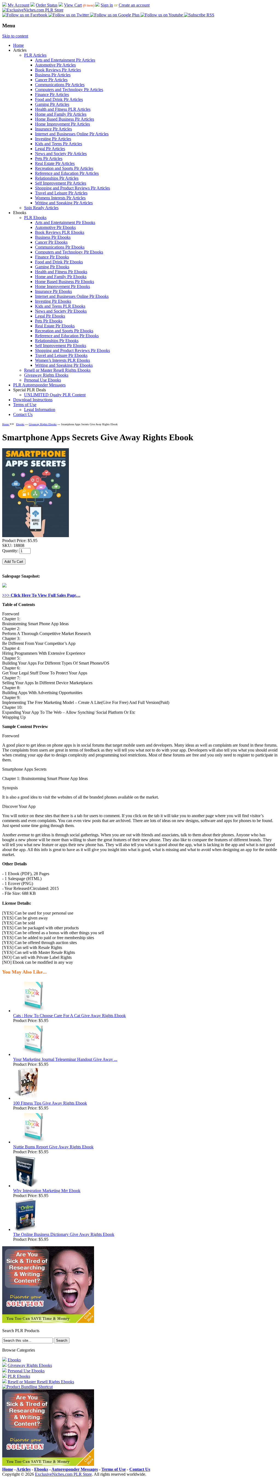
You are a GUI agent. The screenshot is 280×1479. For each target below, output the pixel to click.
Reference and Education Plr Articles (67, 173)
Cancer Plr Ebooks (51, 242)
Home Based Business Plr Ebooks (64, 281)
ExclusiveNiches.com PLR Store (63, 1474)
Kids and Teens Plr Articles (58, 143)
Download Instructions (32, 399)
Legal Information (39, 409)
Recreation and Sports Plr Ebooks (64, 330)
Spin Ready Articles (41, 207)
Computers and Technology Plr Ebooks (69, 252)
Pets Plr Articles (48, 158)
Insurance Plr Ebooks (53, 291)
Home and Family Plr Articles (60, 114)
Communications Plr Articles (59, 84)
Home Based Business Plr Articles (64, 119)
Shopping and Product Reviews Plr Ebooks (72, 350)
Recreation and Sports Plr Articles (64, 168)
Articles (23, 1469)
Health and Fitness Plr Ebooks (61, 271)
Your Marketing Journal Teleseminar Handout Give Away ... (65, 1059)
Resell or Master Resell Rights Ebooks (57, 370)
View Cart (73, 5)
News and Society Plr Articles (61, 153)
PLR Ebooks (35, 217)
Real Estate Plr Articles (55, 163)
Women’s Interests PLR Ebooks (62, 360)
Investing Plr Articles (53, 138)
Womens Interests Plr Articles (60, 198)
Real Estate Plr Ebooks (55, 326)
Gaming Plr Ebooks (52, 266)
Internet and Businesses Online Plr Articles (72, 134)
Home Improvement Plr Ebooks (62, 286)
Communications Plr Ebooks (59, 247)
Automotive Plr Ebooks (55, 227)
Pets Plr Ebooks (48, 321)
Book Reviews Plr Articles (58, 70)
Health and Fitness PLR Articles (63, 109)
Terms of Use (24, 404)
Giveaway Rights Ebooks (46, 375)
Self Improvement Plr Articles (60, 183)
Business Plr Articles (53, 74)
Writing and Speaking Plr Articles (64, 202)
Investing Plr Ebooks (53, 301)
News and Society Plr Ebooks (61, 311)
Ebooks (20, 424)
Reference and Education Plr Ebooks (67, 335)
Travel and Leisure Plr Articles (61, 193)
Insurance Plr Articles (53, 129)
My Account (18, 5)
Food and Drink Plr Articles (59, 99)
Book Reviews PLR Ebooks (59, 232)
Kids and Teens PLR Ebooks (60, 306)
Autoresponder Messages (74, 1469)
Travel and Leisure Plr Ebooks (61, 355)
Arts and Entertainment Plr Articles (65, 60)
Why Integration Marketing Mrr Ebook (46, 1190)
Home (18, 45)
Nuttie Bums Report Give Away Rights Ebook (53, 1147)
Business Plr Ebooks (53, 237)
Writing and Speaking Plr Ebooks (64, 365)
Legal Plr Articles (50, 148)
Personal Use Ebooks (42, 380)
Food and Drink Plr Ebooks (59, 262)
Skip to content (15, 36)
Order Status (46, 5)
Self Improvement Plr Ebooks (60, 345)
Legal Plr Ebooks (50, 316)
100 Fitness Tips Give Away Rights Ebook (50, 1103)
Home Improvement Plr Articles (62, 124)
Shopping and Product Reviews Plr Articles (72, 188)
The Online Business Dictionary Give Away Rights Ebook (63, 1234)
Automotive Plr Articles (55, 65)
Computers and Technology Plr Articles (69, 89)
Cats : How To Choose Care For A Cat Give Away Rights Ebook (69, 1015)
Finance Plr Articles (52, 94)
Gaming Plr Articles (52, 104)
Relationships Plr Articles (56, 178)
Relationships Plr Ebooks (56, 340)
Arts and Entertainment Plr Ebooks (65, 222)
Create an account (134, 5)
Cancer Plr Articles (51, 79)
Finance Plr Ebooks (52, 257)
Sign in (107, 5)
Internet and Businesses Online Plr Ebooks (72, 296)
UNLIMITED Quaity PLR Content (55, 394)
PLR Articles (35, 55)
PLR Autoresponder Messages (39, 385)
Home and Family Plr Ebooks (60, 276)
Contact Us (23, 414)
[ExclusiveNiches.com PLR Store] (32, 10)
